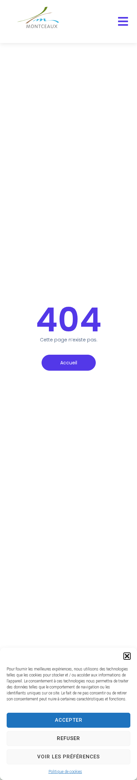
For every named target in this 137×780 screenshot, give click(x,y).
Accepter (68, 720)
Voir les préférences (68, 757)
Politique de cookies (65, 771)
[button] (127, 656)
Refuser (68, 738)
